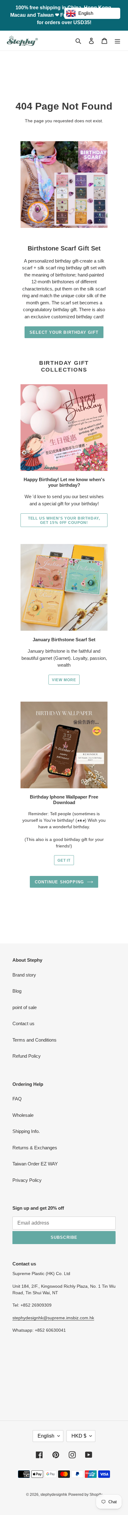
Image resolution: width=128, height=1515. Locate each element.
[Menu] (117, 40)
